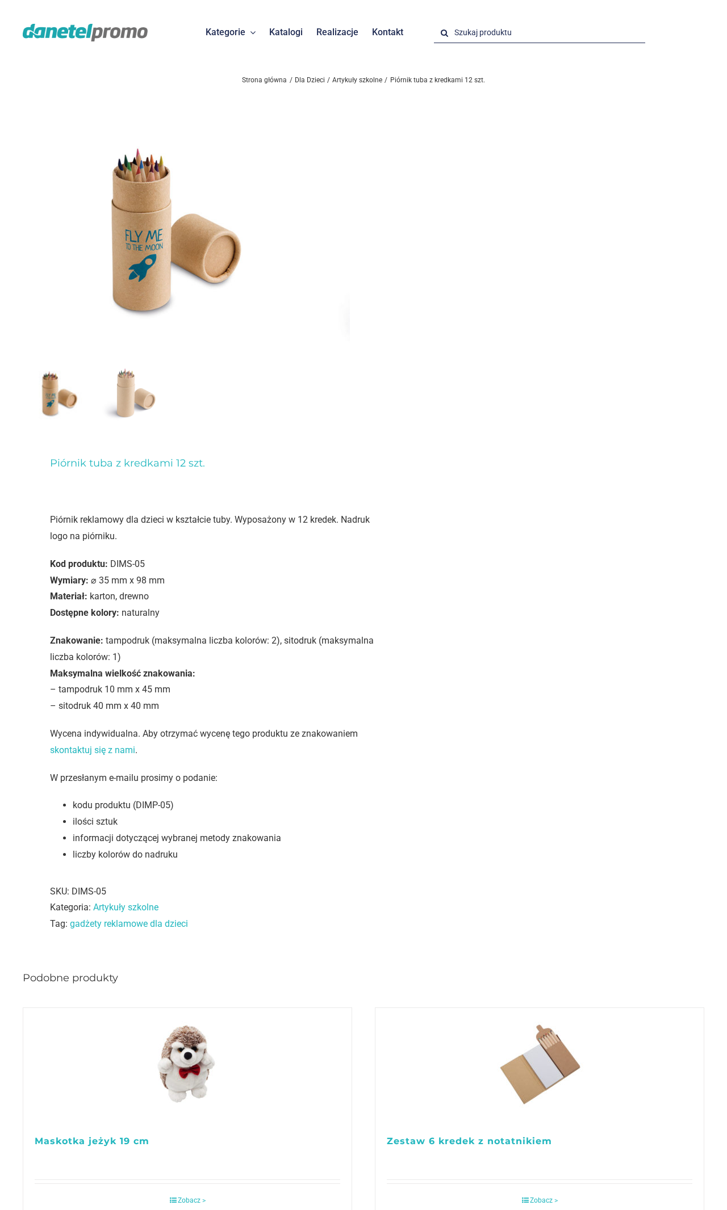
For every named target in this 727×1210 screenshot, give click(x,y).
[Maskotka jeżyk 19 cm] (187, 1065)
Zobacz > (192, 1200)
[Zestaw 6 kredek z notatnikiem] (539, 1065)
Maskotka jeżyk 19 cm (92, 1141)
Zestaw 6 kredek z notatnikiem (469, 1141)
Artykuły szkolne (125, 907)
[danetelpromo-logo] (85, 28)
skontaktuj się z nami (92, 750)
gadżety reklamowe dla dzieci (129, 923)
